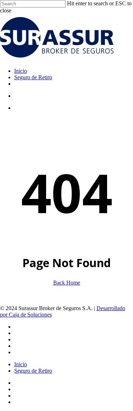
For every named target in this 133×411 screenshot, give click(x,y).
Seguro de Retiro (33, 371)
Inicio (20, 364)
